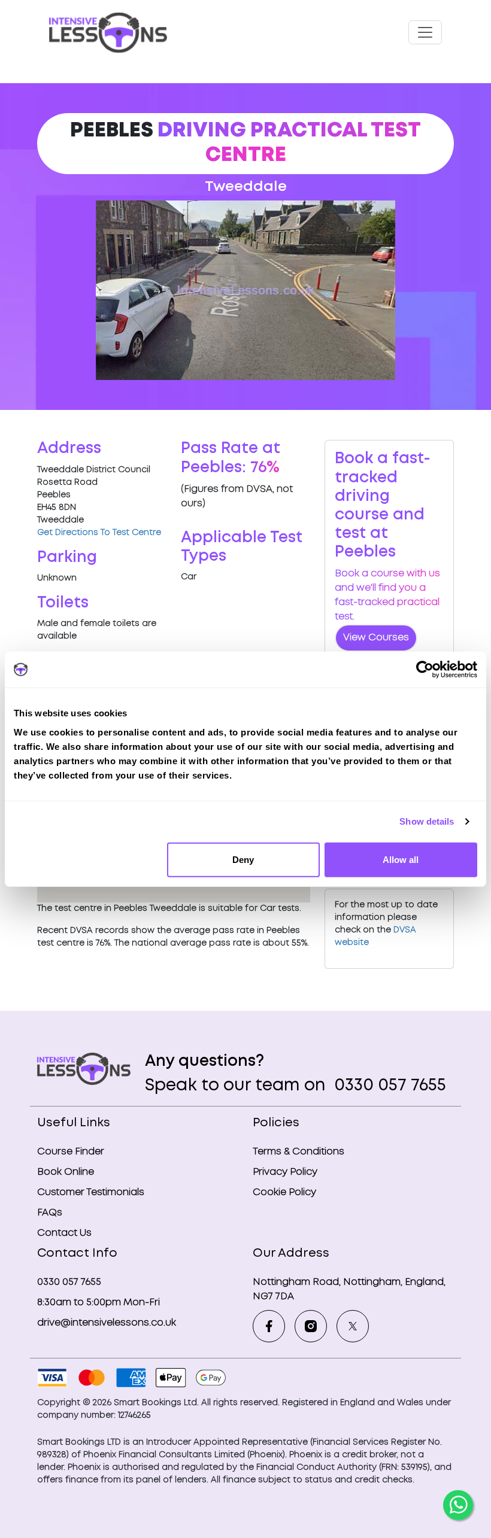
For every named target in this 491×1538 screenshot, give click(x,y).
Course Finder (70, 1151)
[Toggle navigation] (425, 32)
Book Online (65, 1172)
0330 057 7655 (388, 1085)
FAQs (49, 1212)
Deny (243, 859)
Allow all (401, 859)
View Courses (376, 637)
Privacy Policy (285, 1172)
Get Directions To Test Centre (99, 532)
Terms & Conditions (298, 1151)
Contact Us (64, 1233)
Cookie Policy (284, 1192)
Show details (426, 821)
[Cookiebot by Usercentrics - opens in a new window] (424, 670)
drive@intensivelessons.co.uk (106, 1322)
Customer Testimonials (90, 1192)
